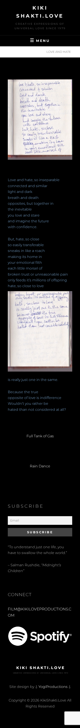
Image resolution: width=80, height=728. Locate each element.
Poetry (33, 51)
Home (14, 51)
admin (53, 67)
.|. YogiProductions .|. (53, 687)
